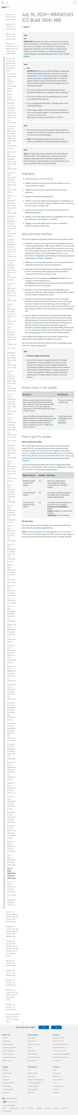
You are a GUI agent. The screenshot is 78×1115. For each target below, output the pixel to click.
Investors (55, 1083)
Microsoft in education (58, 1038)
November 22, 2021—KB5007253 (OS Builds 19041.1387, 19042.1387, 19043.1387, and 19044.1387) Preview (11, 137)
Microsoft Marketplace (33, 1086)
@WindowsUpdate (42, 139)
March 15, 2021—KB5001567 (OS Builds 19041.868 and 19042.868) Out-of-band (11, 594)
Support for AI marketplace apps (35, 1079)
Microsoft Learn (31, 1076)
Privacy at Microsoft (58, 1079)
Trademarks (39, 1108)
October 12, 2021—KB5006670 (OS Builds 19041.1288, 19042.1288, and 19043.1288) (11, 204)
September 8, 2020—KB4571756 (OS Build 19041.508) (11, 817)
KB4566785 (61, 464)
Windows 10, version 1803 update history (11, 963)
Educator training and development (61, 1054)
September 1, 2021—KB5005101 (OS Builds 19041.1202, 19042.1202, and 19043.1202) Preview (11, 270)
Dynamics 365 (5, 1076)
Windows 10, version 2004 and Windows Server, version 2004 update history (11, 64)
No (56, 1027)
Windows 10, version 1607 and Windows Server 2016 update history (12, 995)
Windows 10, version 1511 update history (11, 1006)
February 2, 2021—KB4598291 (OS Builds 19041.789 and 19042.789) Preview (11, 653)
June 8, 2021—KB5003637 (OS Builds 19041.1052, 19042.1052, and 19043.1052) (11, 449)
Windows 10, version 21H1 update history (11, 36)
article (49, 135)
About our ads (64, 1108)
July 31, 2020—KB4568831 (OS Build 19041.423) (11, 860)
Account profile (31, 1038)
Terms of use (30, 1108)
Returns (29, 1047)
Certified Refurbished (33, 1054)
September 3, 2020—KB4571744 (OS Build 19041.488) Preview (11, 832)
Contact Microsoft (13, 1108)
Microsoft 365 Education (59, 1047)
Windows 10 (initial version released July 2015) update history (13, 1018)
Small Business (6, 1092)
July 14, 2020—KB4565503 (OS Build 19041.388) (11, 873)
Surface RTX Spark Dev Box (9, 1047)
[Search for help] (7, 2)
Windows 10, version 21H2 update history (11, 26)
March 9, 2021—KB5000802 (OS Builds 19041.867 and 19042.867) (11, 613)
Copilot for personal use (8, 1054)
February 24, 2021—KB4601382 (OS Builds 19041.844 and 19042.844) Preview (11, 633)
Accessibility (56, 1089)
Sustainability (56, 1092)
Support (4, 7)
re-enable (34, 103)
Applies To (26, 27)
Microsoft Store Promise (34, 1057)
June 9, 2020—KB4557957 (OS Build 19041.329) (11, 900)
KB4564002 (41, 256)
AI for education (57, 1060)
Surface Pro (5, 1038)
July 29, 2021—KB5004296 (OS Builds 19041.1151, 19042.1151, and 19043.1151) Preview (11, 314)
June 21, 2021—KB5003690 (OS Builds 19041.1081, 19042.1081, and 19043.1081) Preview (11, 404)
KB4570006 (48, 78)
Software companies (33, 1089)
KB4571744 (64, 402)
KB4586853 (62, 422)
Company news (56, 1076)
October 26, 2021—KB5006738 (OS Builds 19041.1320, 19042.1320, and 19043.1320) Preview (11, 182)
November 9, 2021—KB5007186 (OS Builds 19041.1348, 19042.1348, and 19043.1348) (11, 160)
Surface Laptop (6, 1041)
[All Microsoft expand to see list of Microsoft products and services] (2, 2)
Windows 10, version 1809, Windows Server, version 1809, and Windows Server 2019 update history (12, 948)
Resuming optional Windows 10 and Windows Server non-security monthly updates (46, 53)
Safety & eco (48, 1108)
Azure (29, 1070)
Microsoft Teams (6, 1086)
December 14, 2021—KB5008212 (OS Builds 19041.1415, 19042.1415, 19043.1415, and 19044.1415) (11, 113)
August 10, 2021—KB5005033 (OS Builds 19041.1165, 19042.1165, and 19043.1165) (11, 292)
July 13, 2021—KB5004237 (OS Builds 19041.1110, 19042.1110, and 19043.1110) (11, 335)
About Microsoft (57, 1073)
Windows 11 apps (6, 1060)
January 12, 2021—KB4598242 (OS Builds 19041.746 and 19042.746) (11, 673)
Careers (55, 1070)
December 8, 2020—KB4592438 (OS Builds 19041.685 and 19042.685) (11, 691)
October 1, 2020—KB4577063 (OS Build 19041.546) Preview (11, 802)
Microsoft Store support (33, 1044)
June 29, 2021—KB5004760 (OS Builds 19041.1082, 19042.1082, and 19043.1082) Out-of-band (11, 381)
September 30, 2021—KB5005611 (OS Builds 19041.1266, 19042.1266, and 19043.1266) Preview (11, 226)
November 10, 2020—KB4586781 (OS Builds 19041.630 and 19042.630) (11, 751)
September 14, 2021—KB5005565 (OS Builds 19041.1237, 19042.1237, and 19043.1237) (11, 248)
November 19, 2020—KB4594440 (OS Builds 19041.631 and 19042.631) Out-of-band (11, 731)
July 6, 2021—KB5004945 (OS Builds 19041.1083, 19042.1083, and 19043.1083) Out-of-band (11, 358)
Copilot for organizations (8, 1051)
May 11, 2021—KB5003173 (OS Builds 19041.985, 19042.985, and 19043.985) (11, 493)
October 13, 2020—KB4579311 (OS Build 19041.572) (11, 788)
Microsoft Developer (33, 1073)
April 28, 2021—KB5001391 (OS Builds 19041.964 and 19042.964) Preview (11, 513)
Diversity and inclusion (58, 1086)
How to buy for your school (59, 1051)
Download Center (32, 1041)
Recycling (56, 1108)
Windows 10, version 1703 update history (11, 982)
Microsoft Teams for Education (60, 1044)
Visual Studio (31, 1092)
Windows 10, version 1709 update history (11, 972)
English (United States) (11, 1098)
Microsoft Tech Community (34, 1083)
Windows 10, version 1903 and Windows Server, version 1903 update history (12, 931)
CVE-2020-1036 (35, 78)
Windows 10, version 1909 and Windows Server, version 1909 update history (12, 917)
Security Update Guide (38, 345)
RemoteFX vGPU (41, 73)
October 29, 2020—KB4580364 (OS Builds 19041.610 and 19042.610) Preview (11, 770)
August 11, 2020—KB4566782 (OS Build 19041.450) (11, 846)
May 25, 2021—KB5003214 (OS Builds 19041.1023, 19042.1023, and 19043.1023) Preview (11, 471)
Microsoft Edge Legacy (33, 212)
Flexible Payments (32, 1060)
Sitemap (4, 1108)
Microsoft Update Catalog (48, 469)
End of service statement (10, 96)
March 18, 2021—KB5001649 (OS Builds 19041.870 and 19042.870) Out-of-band (11, 573)
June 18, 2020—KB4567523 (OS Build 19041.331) (11, 887)
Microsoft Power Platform (8, 1083)
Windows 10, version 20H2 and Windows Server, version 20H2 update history (12, 48)
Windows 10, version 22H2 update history (11, 16)
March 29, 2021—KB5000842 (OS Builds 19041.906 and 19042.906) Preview (11, 552)
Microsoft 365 (5, 1079)
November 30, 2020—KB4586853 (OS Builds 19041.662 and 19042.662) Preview (11, 711)
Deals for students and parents (60, 1057)
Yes (44, 1027)
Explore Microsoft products (9, 1057)
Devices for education (58, 1041)
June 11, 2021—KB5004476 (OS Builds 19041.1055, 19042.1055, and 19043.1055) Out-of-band (11, 427)
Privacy (22, 1108)
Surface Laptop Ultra (7, 1044)
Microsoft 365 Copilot (7, 1089)
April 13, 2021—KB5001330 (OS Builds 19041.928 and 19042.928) (11, 533)
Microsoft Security (6, 1073)
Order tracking (31, 1051)
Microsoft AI (5, 1070)
